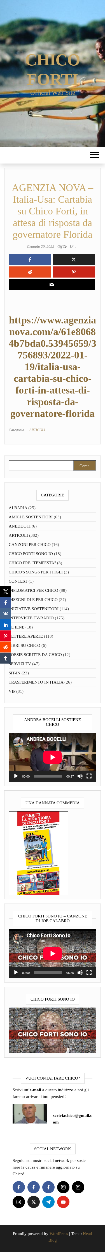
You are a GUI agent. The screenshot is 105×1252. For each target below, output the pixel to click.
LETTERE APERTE (26, 636)
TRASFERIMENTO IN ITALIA (36, 682)
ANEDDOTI (20, 526)
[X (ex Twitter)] (33, 1202)
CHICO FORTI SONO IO (31, 553)
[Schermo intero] (89, 776)
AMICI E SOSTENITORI (31, 517)
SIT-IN (14, 673)
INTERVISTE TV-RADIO (31, 618)
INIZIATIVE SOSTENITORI (34, 609)
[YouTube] (63, 1202)
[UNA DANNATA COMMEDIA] (38, 852)
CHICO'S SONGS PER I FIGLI (36, 572)
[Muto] (80, 776)
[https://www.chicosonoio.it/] (52, 1030)
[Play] (16, 776)
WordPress (59, 1233)
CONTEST (18, 581)
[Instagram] (63, 1187)
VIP (12, 691)
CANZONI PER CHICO (30, 544)
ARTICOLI (37, 430)
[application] (52, 757)
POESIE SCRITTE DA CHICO (35, 654)
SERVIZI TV (20, 664)
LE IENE (16, 627)
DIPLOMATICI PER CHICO (33, 590)
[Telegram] (48, 1202)
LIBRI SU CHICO (24, 645)
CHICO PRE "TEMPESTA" (32, 563)
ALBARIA (18, 508)
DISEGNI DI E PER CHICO (33, 599)
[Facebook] (19, 1187)
